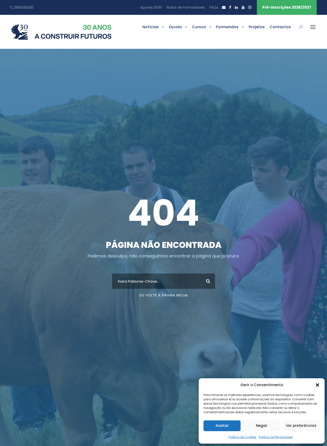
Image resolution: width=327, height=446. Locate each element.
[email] (224, 7)
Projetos (257, 27)
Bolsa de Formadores (186, 7)
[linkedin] (236, 7)
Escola (175, 27)
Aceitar (222, 425)
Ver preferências (301, 425)
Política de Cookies (242, 437)
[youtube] (243, 7)
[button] (317, 385)
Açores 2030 (151, 7)
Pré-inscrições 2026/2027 (286, 7)
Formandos (227, 27)
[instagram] (249, 7)
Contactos (280, 27)
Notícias (150, 27)
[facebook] (230, 7)
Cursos (199, 27)
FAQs (213, 7)
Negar (261, 425)
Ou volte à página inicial (163, 295)
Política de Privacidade (276, 437)
